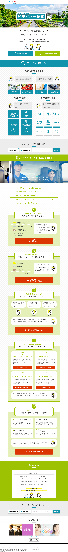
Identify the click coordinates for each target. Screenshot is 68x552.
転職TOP (9, 3)
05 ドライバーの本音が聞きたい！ (26, 203)
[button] (31, 536)
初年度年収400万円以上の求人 (34, 330)
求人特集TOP (13, 3)
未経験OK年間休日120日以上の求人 (34, 280)
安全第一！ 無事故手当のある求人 (34, 451)
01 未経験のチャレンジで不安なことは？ (28, 188)
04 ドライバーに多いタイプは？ (26, 199)
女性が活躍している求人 (22, 367)
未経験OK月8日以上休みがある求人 (34, 240)
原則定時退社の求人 (45, 387)
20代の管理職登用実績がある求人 (22, 387)
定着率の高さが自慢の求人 (45, 367)
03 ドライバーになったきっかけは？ (27, 195)
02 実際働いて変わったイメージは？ (27, 192)
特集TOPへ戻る (34, 540)
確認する (3, 551)
